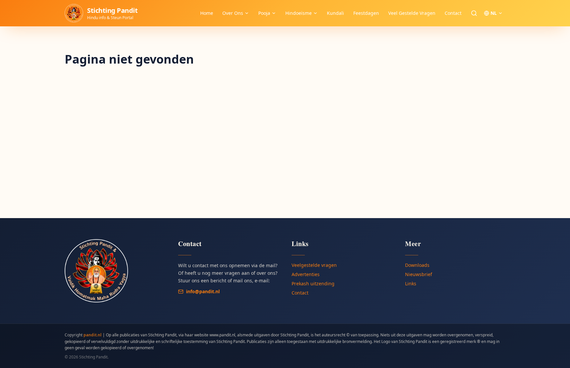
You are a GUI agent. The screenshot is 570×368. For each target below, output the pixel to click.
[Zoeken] (474, 13)
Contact (453, 13)
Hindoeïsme (298, 13)
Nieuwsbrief (418, 274)
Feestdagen (366, 13)
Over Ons (232, 13)
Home (206, 13)
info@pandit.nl (203, 291)
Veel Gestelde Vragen (411, 13)
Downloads (417, 265)
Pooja (264, 13)
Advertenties (306, 274)
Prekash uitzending (313, 283)
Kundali (335, 13)
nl (494, 13)
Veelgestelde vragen (314, 265)
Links (410, 283)
